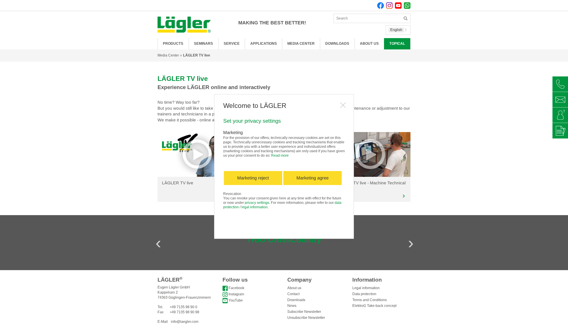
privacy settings (257, 202)
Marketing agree (312, 177)
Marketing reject (253, 177)
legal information (254, 207)
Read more (280, 155)
